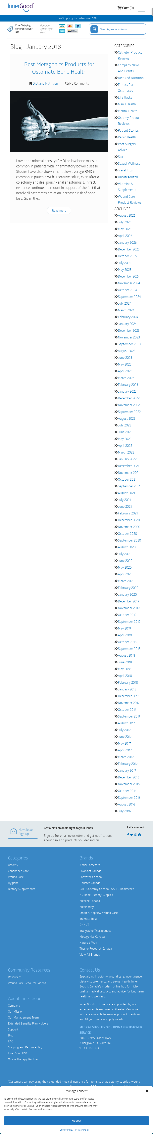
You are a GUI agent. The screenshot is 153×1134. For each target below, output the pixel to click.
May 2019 (124, 628)
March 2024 (126, 310)
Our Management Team (23, 1017)
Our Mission (15, 1011)
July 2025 (124, 263)
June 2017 (125, 736)
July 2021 (124, 500)
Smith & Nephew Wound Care (98, 913)
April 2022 (125, 445)
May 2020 (125, 567)
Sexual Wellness (129, 163)
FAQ (10, 1041)
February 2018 (128, 682)
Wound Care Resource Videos (27, 983)
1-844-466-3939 (89, 1048)
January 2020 (127, 594)
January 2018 (127, 689)
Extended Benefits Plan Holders (28, 1023)
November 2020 (129, 527)
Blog (11, 1035)
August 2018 (126, 655)
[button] (147, 1091)
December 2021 (128, 466)
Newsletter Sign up (26, 832)
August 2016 (126, 804)
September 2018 (129, 648)
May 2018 (124, 669)
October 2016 (127, 791)
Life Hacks (125, 97)
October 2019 (127, 615)
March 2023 (126, 378)
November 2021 (128, 472)
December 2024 (129, 276)
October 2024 (127, 290)
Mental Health (127, 111)
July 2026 (124, 222)
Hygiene (13, 883)
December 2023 (128, 330)
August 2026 (126, 215)
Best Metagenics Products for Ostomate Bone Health (59, 67)
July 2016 (124, 811)
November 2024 (129, 283)
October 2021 (127, 479)
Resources (15, 977)
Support (13, 1029)
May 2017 (124, 743)
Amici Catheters (89, 865)
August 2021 (126, 493)
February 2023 (128, 384)
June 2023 (125, 357)
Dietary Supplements (21, 889)
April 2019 (125, 635)
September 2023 (129, 344)
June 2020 (125, 560)
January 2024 (127, 324)
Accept (76, 1120)
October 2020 (127, 533)
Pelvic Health (127, 137)
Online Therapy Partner (23, 1059)
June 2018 (125, 662)
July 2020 (124, 554)
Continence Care (18, 871)
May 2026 (124, 229)
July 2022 (124, 425)
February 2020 (128, 588)
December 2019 (128, 601)
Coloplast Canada (90, 871)
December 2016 (128, 777)
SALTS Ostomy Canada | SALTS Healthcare (106, 889)
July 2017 (124, 730)
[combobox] (117, 29)
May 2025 (124, 269)
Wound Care (16, 877)
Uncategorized (128, 177)
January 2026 (127, 242)
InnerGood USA (18, 1053)
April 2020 (125, 574)
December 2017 (128, 696)
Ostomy (13, 865)
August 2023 (126, 351)
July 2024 (124, 303)
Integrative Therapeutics (95, 931)
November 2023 (129, 337)
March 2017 (126, 757)
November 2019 (129, 608)
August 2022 (126, 418)
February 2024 (128, 317)
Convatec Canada (90, 877)
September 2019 (129, 621)
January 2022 (127, 459)
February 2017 (128, 764)
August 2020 (127, 547)
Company (14, 1005)
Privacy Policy (82, 1129)
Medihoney (86, 907)
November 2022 (129, 405)
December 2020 (129, 520)
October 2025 (127, 256)
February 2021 (128, 513)
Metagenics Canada (92, 936)
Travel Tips (125, 170)
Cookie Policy (66, 1129)
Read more (59, 210)
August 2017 (126, 723)
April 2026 (125, 236)
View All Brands (89, 954)
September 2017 (129, 716)
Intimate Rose (88, 919)
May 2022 (124, 439)
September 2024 (129, 296)
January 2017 (127, 770)
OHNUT (84, 925)
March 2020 (126, 581)
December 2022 (128, 398)
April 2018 (125, 676)
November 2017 (128, 703)
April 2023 (125, 371)
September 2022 (129, 412)
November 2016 (129, 784)
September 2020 (129, 540)
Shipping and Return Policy (25, 1047)
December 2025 (128, 249)
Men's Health (127, 104)
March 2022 (126, 452)
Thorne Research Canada (95, 948)
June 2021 (125, 506)
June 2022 (125, 432)
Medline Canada (89, 901)
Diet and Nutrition (45, 83)
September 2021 (129, 486)
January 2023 (127, 391)
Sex (120, 156)
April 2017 (125, 750)
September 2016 (129, 797)
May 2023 (124, 364)
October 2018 (127, 642)
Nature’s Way (88, 942)
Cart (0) (128, 8)
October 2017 (127, 709)
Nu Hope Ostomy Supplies (96, 895)
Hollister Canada (89, 883)
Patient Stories (128, 130)
